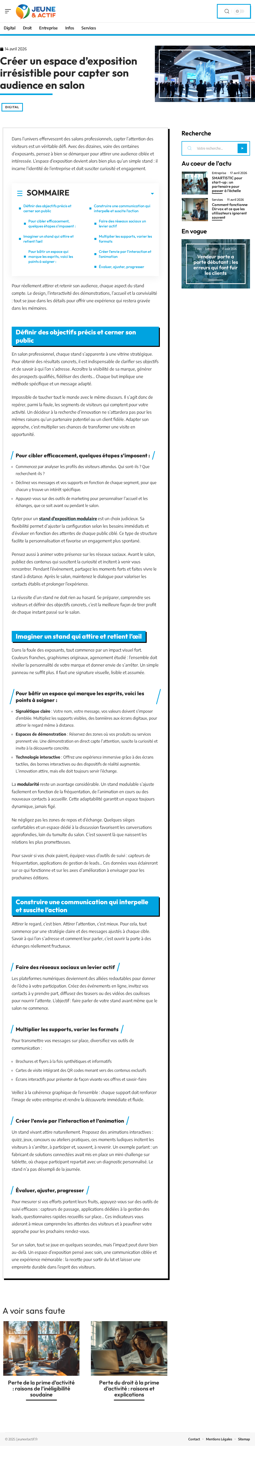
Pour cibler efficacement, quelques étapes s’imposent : (52, 223)
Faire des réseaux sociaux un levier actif (122, 223)
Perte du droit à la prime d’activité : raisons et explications (129, 1388)
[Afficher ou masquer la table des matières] (111, 194)
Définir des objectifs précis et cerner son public (47, 208)
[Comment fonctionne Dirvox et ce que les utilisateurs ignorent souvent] (195, 209)
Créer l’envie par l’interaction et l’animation (125, 254)
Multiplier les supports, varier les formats (125, 239)
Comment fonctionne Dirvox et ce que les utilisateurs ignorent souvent (230, 211)
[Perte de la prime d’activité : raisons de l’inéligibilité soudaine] (41, 1348)
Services (217, 199)
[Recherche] (226, 11)
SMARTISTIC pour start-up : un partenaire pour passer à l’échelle (227, 184)
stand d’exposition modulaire (68, 518)
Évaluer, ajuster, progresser (121, 266)
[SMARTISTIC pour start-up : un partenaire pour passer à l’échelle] (195, 183)
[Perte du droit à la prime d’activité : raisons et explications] (129, 1348)
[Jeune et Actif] (35, 11)
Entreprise (219, 173)
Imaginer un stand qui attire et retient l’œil (48, 239)
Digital (12, 107)
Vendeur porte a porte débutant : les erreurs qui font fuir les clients (215, 264)
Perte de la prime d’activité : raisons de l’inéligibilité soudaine (41, 1388)
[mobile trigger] (9, 11)
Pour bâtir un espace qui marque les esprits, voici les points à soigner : (50, 256)
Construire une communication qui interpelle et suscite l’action (122, 208)
